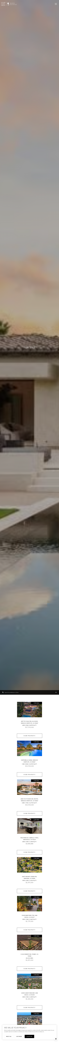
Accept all (29, 1036)
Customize (19, 1036)
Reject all (8, 1036)
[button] (56, 692)
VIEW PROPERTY (29, 735)
